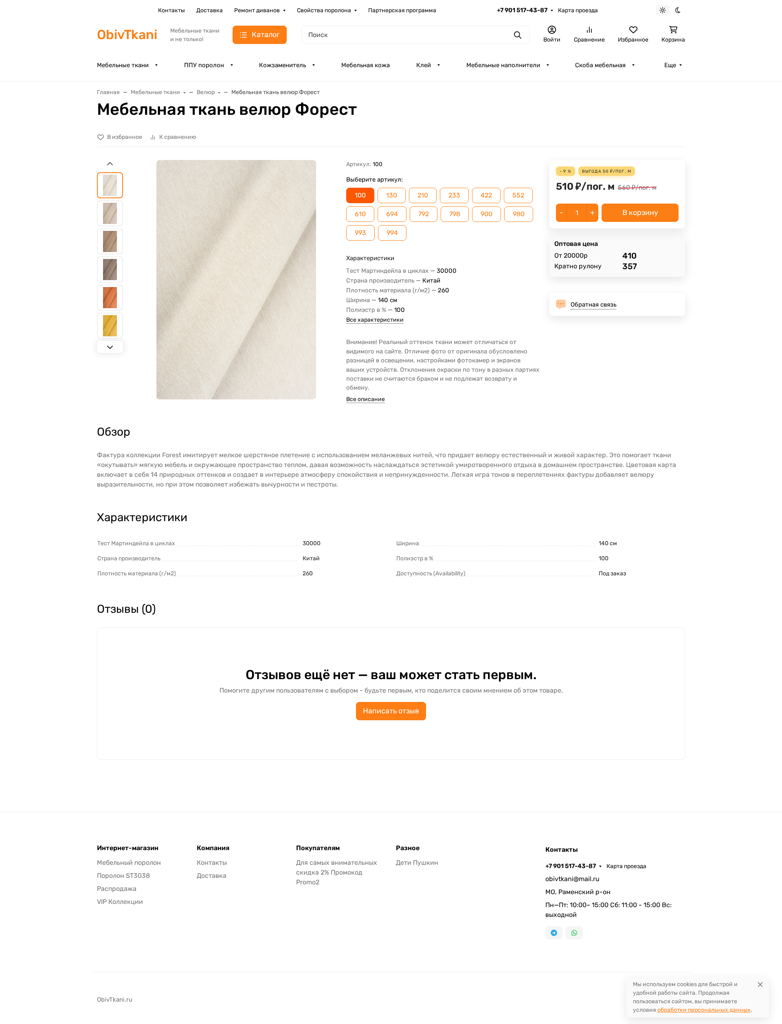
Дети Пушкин (417, 862)
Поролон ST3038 (123, 875)
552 (518, 195)
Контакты (171, 10)
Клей (423, 65)
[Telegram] (553, 932)
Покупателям (318, 848)
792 (423, 214)
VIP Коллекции (120, 902)
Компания (213, 848)
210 (422, 195)
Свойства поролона (324, 10)
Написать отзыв (391, 710)
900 (486, 214)
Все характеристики (375, 319)
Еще (670, 65)
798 (454, 214)
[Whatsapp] (574, 932)
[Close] (760, 984)
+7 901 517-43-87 (522, 10)
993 (360, 233)
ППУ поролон (204, 65)
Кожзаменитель (282, 65)
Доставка (209, 10)
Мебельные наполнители (503, 65)
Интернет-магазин (127, 848)
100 (360, 195)
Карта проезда (578, 10)
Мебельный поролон (129, 862)
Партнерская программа (402, 10)
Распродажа (116, 888)
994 (392, 233)
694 (392, 214)
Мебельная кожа (365, 65)
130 (391, 195)
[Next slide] (110, 347)
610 (360, 214)
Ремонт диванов (257, 10)
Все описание (365, 399)
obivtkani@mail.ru (572, 879)
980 (519, 214)
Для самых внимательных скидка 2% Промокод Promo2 (336, 872)
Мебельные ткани (123, 65)
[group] (236, 279)
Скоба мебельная (600, 65)
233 (454, 195)
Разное (408, 848)
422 (486, 195)
